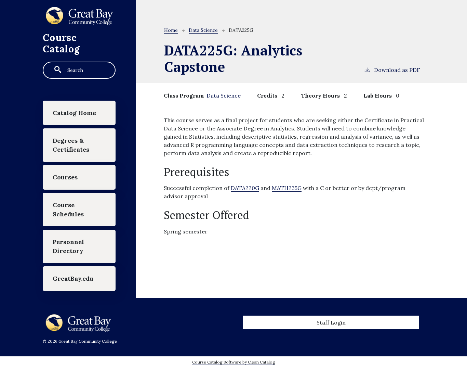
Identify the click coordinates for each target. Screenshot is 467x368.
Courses (65, 177)
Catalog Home (74, 113)
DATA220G (245, 188)
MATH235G (287, 188)
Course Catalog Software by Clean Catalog (233, 362)
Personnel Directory (68, 246)
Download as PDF (397, 69)
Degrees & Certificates (71, 145)
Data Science (203, 30)
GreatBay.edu (73, 278)
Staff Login (331, 322)
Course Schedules (68, 209)
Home (171, 30)
